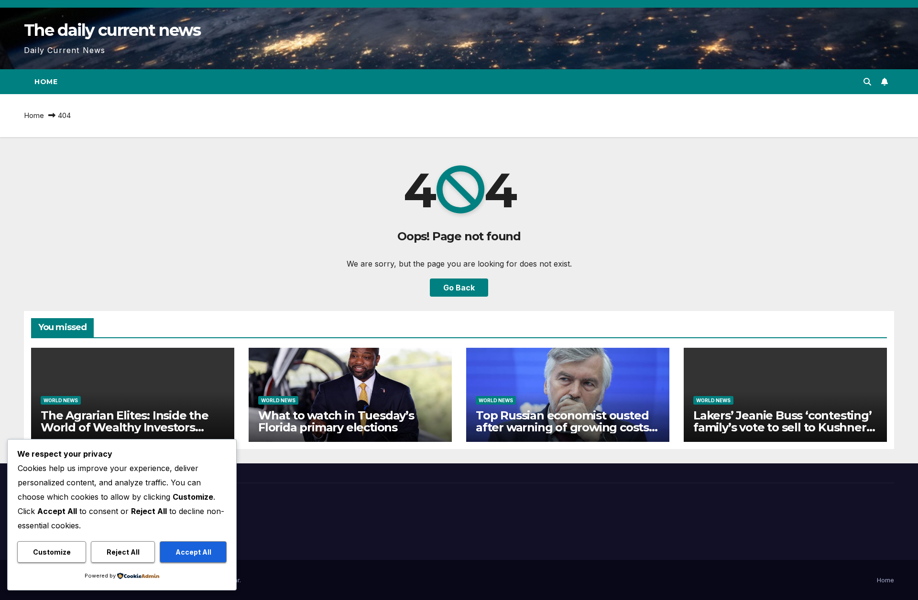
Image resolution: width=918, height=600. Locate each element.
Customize (52, 552)
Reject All (123, 552)
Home (45, 81)
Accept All (193, 552)
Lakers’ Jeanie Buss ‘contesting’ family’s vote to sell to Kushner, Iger (782, 427)
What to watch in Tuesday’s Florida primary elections (336, 421)
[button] (867, 81)
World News (61, 400)
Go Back (459, 287)
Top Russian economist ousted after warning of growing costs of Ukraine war (562, 427)
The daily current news (112, 30)
